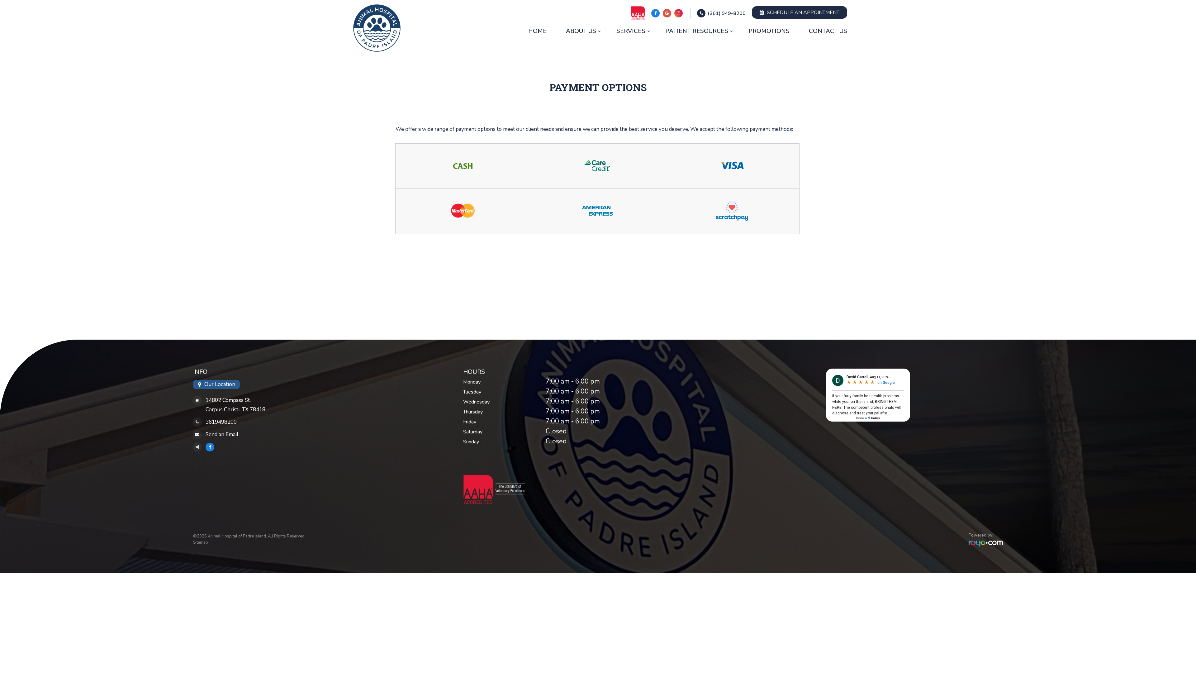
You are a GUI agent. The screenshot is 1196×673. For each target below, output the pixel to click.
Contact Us (828, 31)
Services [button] (630, 31)
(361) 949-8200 (727, 13)
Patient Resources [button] (696, 31)
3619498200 (221, 422)
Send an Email (222, 434)
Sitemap (200, 542)
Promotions (769, 31)
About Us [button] (581, 31)
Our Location (219, 384)
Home (537, 31)
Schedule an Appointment (803, 12)
